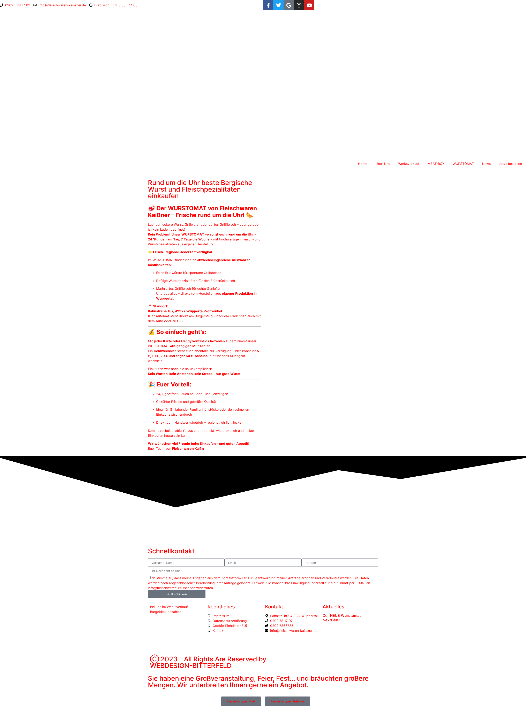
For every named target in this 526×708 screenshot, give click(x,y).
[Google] (289, 5)
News (486, 164)
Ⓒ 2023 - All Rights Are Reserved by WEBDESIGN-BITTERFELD (208, 662)
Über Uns (382, 164)
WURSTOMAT (463, 164)
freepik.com (173, 646)
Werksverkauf (408, 164)
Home (362, 164)
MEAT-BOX (436, 164)
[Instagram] (299, 5)
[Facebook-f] (268, 5)
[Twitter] (278, 5)
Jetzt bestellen (510, 164)
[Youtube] (309, 5)
